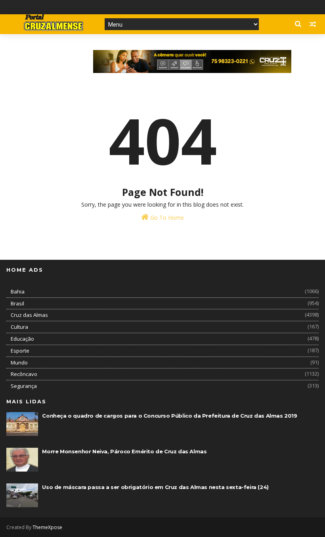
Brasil (17, 303)
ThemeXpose (47, 527)
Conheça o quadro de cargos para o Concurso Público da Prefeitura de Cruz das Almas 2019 (169, 415)
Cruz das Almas (29, 314)
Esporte (20, 350)
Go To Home (166, 217)
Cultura (19, 326)
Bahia (18, 291)
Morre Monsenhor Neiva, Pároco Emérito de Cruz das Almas (124, 451)
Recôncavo (24, 374)
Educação (22, 338)
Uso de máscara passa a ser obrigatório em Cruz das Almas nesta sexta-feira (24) (155, 487)
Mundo (19, 362)
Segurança (24, 385)
